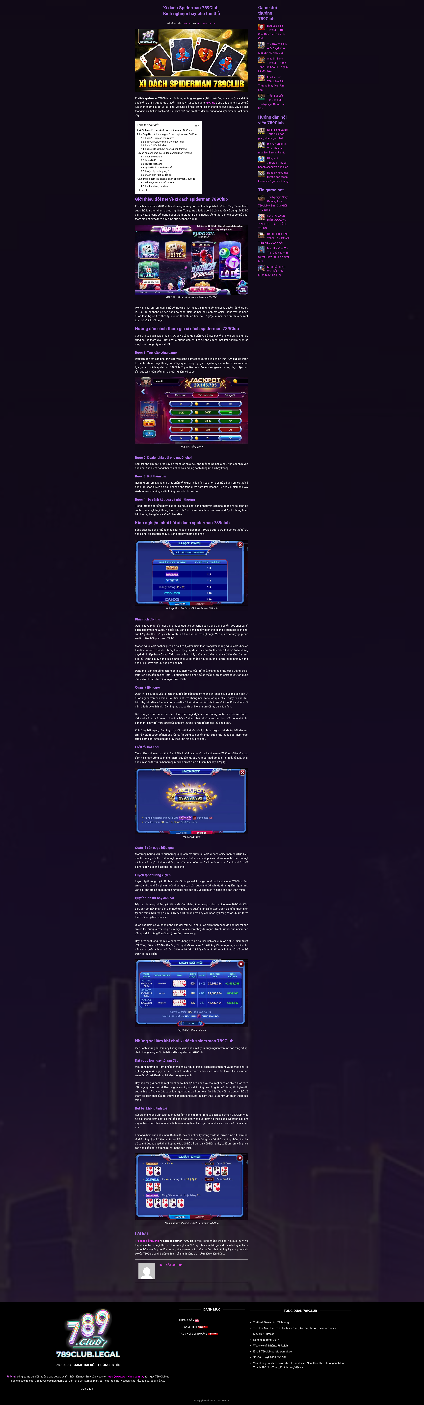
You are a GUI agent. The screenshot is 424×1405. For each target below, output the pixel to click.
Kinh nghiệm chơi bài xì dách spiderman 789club (165, 152)
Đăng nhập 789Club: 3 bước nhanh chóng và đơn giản (273, 162)
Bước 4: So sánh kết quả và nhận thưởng (166, 149)
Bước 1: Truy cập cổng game (160, 138)
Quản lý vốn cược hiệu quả (158, 167)
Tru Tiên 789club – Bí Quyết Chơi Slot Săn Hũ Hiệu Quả (272, 48)
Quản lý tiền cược (154, 160)
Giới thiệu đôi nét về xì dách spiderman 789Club (165, 130)
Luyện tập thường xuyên (157, 171)
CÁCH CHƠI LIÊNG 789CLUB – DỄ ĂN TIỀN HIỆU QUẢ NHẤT (273, 238)
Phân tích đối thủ (153, 156)
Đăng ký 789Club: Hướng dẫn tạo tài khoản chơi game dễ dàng (273, 177)
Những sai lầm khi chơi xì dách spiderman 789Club (167, 178)
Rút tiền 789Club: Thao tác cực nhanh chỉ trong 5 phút (272, 148)
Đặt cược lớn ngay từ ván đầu (160, 182)
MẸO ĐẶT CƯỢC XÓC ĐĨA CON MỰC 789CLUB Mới (272, 271)
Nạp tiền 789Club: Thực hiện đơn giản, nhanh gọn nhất (273, 134)
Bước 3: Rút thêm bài (155, 145)
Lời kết (143, 190)
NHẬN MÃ (87, 1389)
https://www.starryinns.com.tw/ (125, 1376)
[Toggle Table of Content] (195, 125)
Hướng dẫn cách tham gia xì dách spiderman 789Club (169, 134)
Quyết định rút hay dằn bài (158, 175)
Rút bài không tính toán (157, 186)
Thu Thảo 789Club (206, 24)
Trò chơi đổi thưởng (147, 1240)
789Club (210, 102)
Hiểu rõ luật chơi (153, 164)
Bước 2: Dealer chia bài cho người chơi (164, 141)
